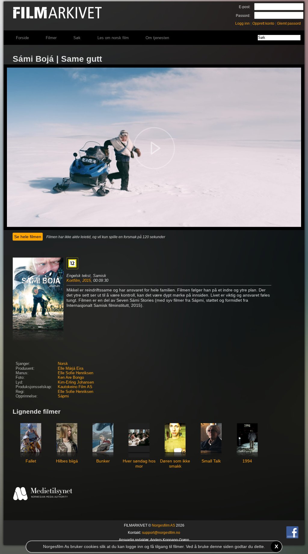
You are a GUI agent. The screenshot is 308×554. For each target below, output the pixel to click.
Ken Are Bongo (71, 377)
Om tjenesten (157, 38)
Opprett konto (263, 23)
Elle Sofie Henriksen (75, 373)
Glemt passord (289, 23)
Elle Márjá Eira (70, 368)
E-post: (244, 7)
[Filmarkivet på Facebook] (292, 537)
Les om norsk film (113, 38)
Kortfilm (73, 280)
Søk (77, 38)
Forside (22, 38)
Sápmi (63, 396)
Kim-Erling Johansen (76, 382)
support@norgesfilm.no (161, 533)
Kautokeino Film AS (75, 387)
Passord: (243, 16)
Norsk (63, 364)
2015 (86, 280)
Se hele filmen (27, 236)
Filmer (51, 38)
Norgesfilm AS (163, 525)
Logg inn (242, 23)
